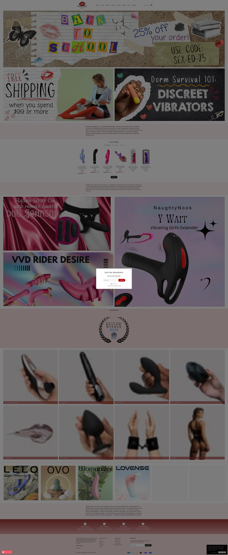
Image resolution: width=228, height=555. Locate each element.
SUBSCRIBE (122, 280)
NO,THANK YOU (114, 283)
